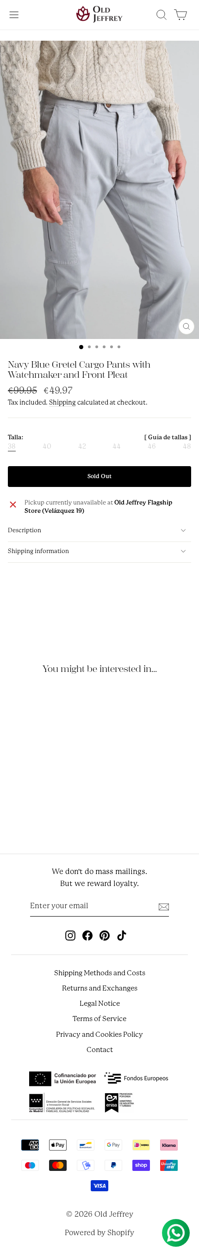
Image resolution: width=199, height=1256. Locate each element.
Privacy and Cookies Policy (99, 1034)
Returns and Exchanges (99, 988)
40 (47, 446)
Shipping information (38, 551)
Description (24, 530)
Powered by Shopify (99, 1232)
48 (187, 446)
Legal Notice (100, 1003)
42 (82, 446)
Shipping (62, 402)
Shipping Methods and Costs (99, 973)
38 (12, 446)
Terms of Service (99, 1019)
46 (152, 446)
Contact (100, 1050)
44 (116, 446)
